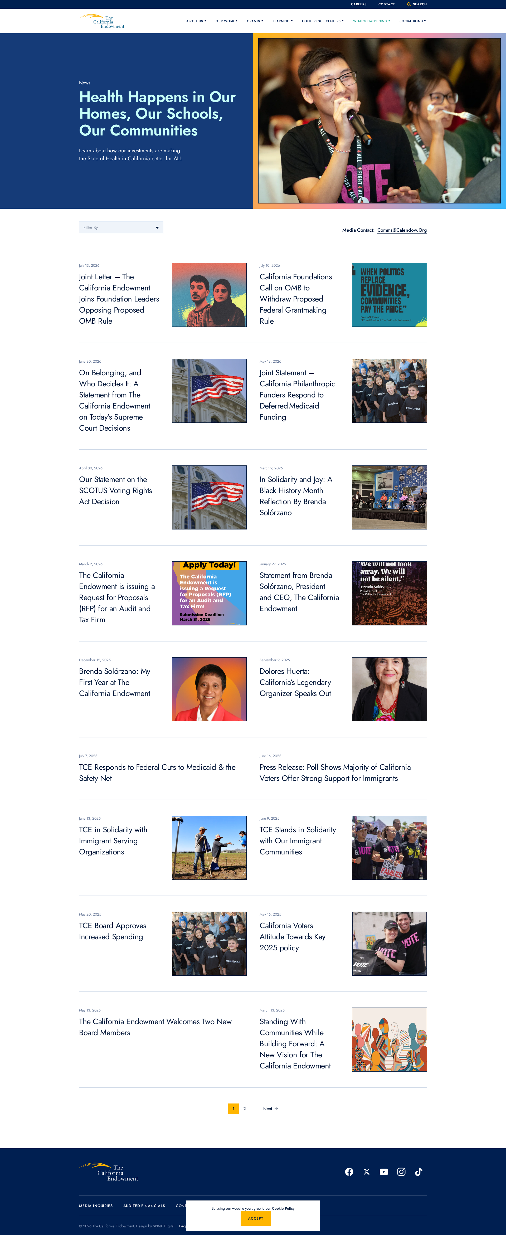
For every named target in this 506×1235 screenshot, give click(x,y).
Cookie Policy (283, 1208)
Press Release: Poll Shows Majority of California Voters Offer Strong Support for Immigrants (335, 772)
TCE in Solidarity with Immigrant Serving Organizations (113, 840)
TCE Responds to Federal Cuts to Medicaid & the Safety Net (157, 772)
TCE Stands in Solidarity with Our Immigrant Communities (298, 840)
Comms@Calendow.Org (402, 230)
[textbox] (121, 228)
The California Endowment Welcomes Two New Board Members (155, 1027)
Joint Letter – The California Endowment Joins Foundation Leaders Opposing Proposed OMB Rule (119, 299)
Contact (386, 4)
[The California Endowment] (108, 1172)
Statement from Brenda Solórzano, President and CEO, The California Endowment (299, 592)
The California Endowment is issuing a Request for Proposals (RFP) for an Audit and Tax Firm (117, 597)
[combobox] (121, 227)
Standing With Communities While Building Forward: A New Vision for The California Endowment (295, 1043)
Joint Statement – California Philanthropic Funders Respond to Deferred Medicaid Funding (297, 394)
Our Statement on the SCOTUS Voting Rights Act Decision (115, 490)
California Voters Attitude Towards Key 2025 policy (292, 936)
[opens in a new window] (349, 1171)
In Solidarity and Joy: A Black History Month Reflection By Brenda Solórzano (296, 496)
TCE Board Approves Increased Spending (112, 931)
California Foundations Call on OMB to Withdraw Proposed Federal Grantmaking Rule (296, 299)
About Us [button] (194, 21)
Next (267, 1109)
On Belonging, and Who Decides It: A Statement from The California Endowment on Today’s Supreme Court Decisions (114, 400)
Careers (359, 4)
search (419, 4)
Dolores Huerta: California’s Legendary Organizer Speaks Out (295, 682)
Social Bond (411, 21)
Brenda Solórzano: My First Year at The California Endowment (114, 682)
